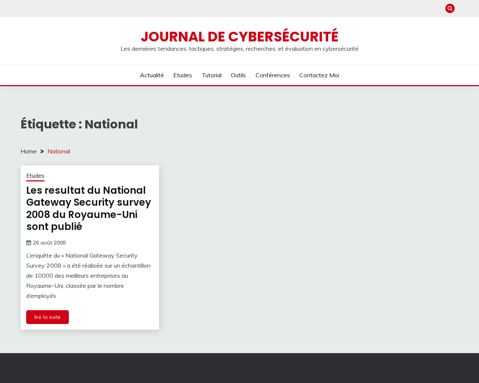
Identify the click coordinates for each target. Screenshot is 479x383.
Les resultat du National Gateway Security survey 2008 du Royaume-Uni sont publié (88, 209)
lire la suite (47, 317)
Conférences (273, 75)
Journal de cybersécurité (240, 36)
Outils (238, 75)
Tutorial (212, 75)
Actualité (152, 75)
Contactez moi (319, 75)
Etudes (182, 75)
